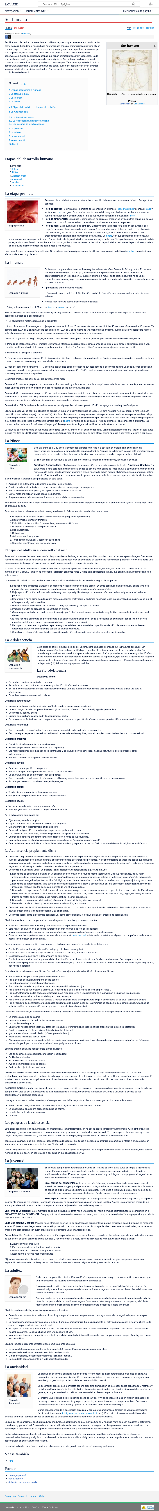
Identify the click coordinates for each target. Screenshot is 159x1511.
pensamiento (91, 1413)
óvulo (148, 208)
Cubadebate (139, 103)
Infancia (16, 168)
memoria (79, 1413)
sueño (130, 251)
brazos (51, 307)
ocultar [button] (24, 84)
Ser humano (125, 103)
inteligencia (67, 1413)
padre (67, 420)
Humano (25, 33)
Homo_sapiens (16, 1475)
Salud (42, 1496)
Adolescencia (19, 175)
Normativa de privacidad (17, 1507)
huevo (60, 212)
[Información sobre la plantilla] (155, 45)
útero (132, 215)
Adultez (16, 182)
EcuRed (11, 4)
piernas (61, 307)
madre (109, 235)
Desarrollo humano (27, 1496)
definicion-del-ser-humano (22, 1481)
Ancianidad (17, 185)
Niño (11, 1460)
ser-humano (15, 1478)
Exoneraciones (50, 1507)
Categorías (10, 1496)
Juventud (17, 178)
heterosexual (79, 935)
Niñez (15, 172)
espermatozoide (126, 208)
